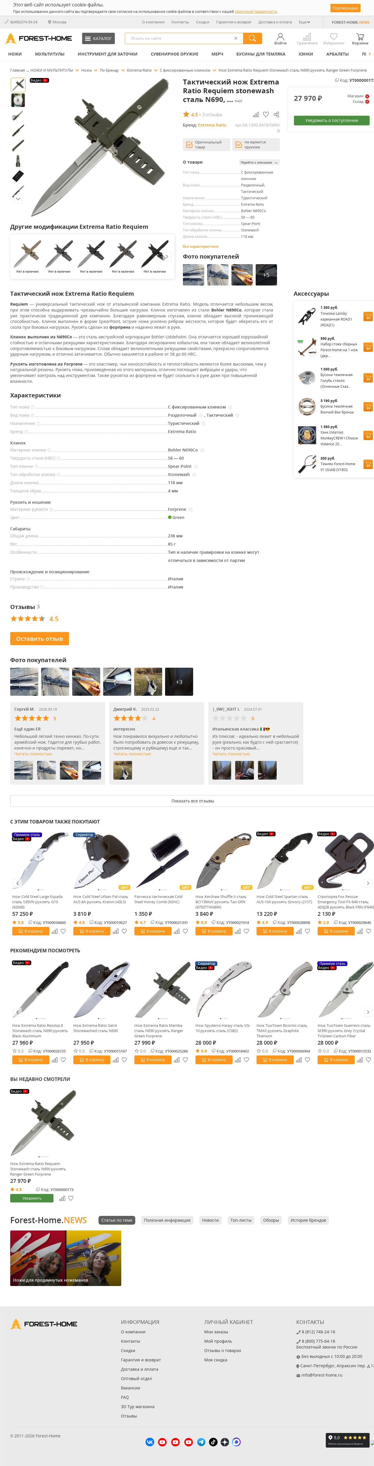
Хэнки (306, 54)
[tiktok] (213, 1443)
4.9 (265, 922)
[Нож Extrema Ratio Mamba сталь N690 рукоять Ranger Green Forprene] (162, 989)
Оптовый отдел (136, 1378)
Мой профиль (218, 1341)
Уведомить (31, 1198)
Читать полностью (33, 754)
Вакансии (130, 1388)
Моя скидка (215, 1360)
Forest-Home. (48, 1220)
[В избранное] (63, 931)
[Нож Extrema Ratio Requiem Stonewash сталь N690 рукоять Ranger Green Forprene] (43, 1122)
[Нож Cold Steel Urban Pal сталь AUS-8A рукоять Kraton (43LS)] (101, 860)
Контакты (180, 22)
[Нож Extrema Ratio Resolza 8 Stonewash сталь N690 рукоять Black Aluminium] (40, 989)
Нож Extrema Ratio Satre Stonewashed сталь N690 (95, 1028)
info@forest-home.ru (322, 1375)
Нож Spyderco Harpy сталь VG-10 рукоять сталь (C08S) (222, 1028)
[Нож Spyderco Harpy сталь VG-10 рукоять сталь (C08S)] (223, 989)
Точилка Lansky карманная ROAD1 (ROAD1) (336, 319)
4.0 (82, 922)
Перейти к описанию (259, 162)
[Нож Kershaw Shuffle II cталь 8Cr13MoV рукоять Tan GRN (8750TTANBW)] (223, 860)
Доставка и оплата (275, 22)
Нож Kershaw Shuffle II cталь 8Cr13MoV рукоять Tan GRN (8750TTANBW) (221, 902)
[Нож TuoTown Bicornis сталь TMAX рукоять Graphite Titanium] (285, 989)
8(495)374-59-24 (23, 22)
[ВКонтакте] (150, 1443)
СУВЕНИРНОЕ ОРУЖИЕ (174, 54)
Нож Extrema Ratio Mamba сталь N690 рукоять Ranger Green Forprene (158, 1031)
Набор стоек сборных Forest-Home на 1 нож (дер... (339, 350)
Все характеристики (201, 246)
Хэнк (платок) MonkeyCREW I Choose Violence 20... (339, 438)
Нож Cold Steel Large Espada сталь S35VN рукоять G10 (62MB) (37, 902)
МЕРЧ (217, 54)
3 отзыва (212, 114)
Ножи (15, 54)
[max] (236, 1443)
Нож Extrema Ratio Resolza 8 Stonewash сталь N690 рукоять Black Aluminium (40, 1031)
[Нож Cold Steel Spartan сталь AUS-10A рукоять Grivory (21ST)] (285, 860)
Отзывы (129, 1416)
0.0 (21, 1051)
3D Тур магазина (138, 1406)
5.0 (21, 922)
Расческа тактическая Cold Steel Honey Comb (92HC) (158, 899)
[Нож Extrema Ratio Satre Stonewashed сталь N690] (101, 989)
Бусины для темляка (260, 54)
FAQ (125, 1397)
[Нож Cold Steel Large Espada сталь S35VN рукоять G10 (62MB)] (40, 860)
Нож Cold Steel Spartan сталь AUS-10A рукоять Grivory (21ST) (284, 899)
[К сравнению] (55, 931)
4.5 (19, 1189)
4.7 (143, 922)
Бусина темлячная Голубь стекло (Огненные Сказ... (337, 380)
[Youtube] (162, 1443)
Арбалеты (337, 54)
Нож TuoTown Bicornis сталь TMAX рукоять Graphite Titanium (282, 1031)
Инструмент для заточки (108, 54)
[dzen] (225, 1443)
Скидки (202, 22)
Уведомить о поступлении (331, 120)
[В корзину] (368, 316)
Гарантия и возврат (234, 22)
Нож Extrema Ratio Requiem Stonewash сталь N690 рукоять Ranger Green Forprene (38, 1169)
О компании (153, 22)
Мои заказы (216, 1332)
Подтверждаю (345, 8)
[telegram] (201, 1442)
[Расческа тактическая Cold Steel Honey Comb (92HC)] (162, 860)
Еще (303, 22)
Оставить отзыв (39, 639)
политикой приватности (256, 11)
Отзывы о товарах (222, 1350)
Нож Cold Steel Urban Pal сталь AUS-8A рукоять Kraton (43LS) (100, 899)
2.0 (326, 922)
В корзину (34, 931)
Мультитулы (50, 54)
